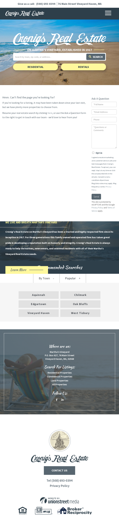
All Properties (59, 384)
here (50, 112)
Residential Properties (60, 372)
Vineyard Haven (39, 313)
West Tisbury (80, 313)
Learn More (23, 270)
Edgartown (38, 304)
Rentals (83, 67)
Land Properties (59, 380)
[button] (95, 57)
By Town (44, 278)
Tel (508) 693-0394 (59, 480)
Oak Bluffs (80, 304)
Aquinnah (38, 295)
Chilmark (80, 295)
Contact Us (59, 470)
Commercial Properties (59, 376)
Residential (36, 67)
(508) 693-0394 (45, 4)
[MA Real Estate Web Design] (59, 500)
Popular (70, 278)
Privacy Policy (59, 486)
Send (96, 196)
